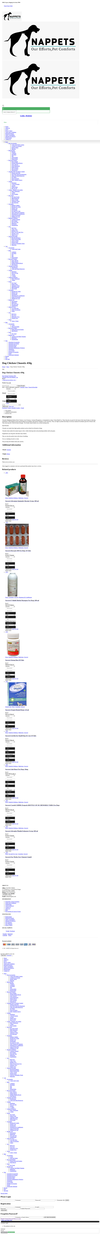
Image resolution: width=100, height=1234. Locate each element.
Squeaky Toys (15, 233)
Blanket (13, 152)
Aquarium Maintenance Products (16, 348)
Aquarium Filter (12, 346)
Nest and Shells (15, 326)
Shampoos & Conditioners (18, 214)
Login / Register (26, 116)
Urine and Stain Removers (18, 269)
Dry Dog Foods (15, 197)
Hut (12, 254)
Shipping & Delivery (10, 136)
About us (7, 128)
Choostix (22, 387)
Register (3, 1218)
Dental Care (15, 208)
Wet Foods (14, 288)
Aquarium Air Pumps (13, 343)
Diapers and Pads (16, 173)
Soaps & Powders (16, 215)
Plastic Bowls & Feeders (18, 329)
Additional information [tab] (11, 412)
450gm (8, 454)
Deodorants (14, 209)
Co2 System (11, 350)
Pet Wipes (14, 177)
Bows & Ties (15, 273)
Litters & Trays (12, 307)
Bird (6, 322)
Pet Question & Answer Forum (13, 911)
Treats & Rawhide (12, 236)
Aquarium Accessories (14, 342)
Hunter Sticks (15, 147)
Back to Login (17, 1218)
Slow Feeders (15, 168)
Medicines (14, 223)
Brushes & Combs (16, 207)
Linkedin (5, 935)
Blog (6, 910)
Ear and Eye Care (16, 211)
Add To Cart (8, 519)
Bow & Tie (14, 188)
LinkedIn (13, 408)
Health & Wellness (13, 218)
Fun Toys (14, 315)
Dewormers (14, 221)
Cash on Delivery (9, 906)
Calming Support (16, 219)
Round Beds (15, 159)
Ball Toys (14, 228)
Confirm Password (25, 1208)
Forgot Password (9, 1218)
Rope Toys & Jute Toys (17, 232)
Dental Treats (15, 242)
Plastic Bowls (15, 167)
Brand (4, 393)
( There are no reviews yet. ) (9, 380)
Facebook (4, 408)
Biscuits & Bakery (16, 238)
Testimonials (8, 904)
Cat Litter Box (15, 308)
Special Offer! (4, 1193)
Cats (6, 246)
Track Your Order (8, 6)
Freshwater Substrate (13, 355)
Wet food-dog (15, 202)
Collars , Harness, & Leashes (15, 190)
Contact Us (8, 139)
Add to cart (5, 406)
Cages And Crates (16, 249)
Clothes (10, 181)
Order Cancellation (10, 135)
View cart (11, 406)
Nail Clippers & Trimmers (18, 212)
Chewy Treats (15, 240)
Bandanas (14, 183)
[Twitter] (94, 8)
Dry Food (14, 283)
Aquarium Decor (12, 345)
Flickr (9, 935)
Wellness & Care (16, 216)
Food (9, 332)
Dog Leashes (15, 194)
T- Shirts (14, 276)
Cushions (14, 153)
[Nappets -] (12, 20)
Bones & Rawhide (16, 239)
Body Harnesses (16, 191)
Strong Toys (15, 235)
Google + (18, 408)
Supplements (15, 225)
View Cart (3, 955)
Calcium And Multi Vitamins (19, 336)
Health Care (11, 300)
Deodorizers (15, 267)
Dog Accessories (12, 143)
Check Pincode (21, 385)
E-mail (37, 1207)
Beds (9, 250)
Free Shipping (8, 923)
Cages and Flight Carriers (18, 144)
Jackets (13, 274)
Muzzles (14, 149)
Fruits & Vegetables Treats (18, 243)
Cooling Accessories (17, 146)
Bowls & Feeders (12, 160)
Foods (9, 281)
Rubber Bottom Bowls (17, 263)
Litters (13, 311)
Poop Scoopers (15, 178)
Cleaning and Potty (13, 266)
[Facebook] (97, 8)
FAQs (6, 129)
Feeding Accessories (13, 352)
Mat (13, 156)
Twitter (9, 408)
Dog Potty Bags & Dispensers (19, 174)
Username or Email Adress (22, 1217)
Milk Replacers (15, 198)
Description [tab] (8, 410)
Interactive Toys (15, 317)
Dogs (6, 142)
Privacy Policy (8, 131)
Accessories (11, 247)
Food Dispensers (16, 166)
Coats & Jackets (15, 184)
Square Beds (15, 157)
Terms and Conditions (10, 132)
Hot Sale (7, 359)
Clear (7, 403)
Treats (9, 319)
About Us (7, 908)
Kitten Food (15, 284)
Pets (6, 357)
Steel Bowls (15, 170)
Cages (13, 325)
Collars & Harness (13, 277)
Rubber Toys (15, 230)
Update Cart (4, 1232)
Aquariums (11, 349)
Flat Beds (14, 154)
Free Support (8, 922)
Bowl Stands (15, 161)
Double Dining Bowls (17, 163)
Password (38, 1200)
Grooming (11, 204)
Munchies (14, 245)
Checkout (9, 955)
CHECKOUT (11, 1232)
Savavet (26, 498)
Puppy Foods (15, 199)
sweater (13, 185)
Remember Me (61, 1200)
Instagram (10, 934)
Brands (7, 356)
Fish (6, 340)
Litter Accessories (16, 309)
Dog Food (11, 195)
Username (17, 1200)
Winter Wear (15, 187)
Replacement (8, 138)
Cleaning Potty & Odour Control (16, 171)
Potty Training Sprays (17, 180)
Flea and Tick (15, 222)
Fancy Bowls (15, 164)
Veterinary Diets (16, 201)
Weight (4, 401)
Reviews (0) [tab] (8, 413)
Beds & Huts (11, 150)
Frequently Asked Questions (12, 901)
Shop (7, 366)
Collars (13, 192)
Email (22, 408)
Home (6, 126)
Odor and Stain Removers (18, 175)
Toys (9, 226)
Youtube (5, 934)
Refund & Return (9, 133)
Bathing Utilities (16, 205)
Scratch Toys (15, 318)
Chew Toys (14, 229)
